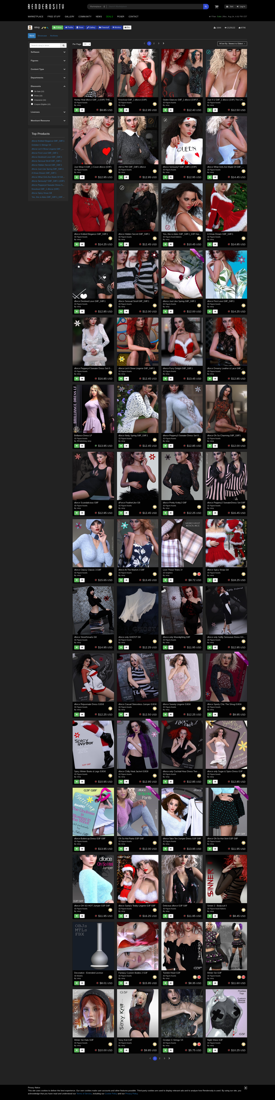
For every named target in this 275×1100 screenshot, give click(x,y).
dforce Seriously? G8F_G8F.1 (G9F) (48, 181)
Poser (120, 16)
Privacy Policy (131, 1093)
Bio (128, 27)
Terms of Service (84, 1093)
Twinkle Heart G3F (171, 973)
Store (80, 27)
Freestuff (105, 27)
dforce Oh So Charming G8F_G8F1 (224, 435)
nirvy (79, 105)
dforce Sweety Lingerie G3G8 (176, 704)
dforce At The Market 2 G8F (131, 570)
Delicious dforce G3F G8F (175, 905)
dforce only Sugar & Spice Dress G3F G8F (227, 771)
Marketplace (35, 16)
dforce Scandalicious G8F (86, 502)
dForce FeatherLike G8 (129, 502)
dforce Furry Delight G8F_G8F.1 (178, 368)
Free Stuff (54, 16)
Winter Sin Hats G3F (84, 1040)
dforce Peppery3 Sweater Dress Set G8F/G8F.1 (185, 435)
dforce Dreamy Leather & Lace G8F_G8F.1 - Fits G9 (231, 368)
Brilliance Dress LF (83, 435)
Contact (134, 16)
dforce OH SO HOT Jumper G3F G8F (92, 905)
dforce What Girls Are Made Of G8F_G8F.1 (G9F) (54, 177)
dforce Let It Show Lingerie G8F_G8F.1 (49, 149)
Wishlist (117, 27)
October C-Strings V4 (41, 145)
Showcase (42, 36)
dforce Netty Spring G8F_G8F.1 (133, 435)
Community (84, 16)
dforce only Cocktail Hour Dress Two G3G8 (183, 771)
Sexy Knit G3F (125, 1040)
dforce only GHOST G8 (129, 637)
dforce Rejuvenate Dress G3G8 (89, 704)
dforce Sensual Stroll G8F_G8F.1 (47, 161)
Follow (59, 27)
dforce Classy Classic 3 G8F (87, 570)
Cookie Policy (111, 1093)
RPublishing (82, 441)
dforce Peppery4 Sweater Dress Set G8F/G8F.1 (53, 185)
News (99, 16)
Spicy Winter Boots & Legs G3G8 (90, 771)
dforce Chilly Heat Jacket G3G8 (133, 771)
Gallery (69, 16)
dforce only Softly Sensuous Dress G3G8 (226, 637)
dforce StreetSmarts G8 (85, 637)
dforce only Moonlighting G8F (176, 637)
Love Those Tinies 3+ (173, 570)
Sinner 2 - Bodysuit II (217, 905)
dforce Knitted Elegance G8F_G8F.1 (48, 141)
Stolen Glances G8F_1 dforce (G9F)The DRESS (185, 100)
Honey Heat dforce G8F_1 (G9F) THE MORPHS (97, 100)
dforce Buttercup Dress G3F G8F (89, 838)
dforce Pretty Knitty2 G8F (175, 502)
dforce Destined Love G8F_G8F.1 (47, 157)
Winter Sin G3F (214, 973)
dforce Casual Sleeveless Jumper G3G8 (137, 704)
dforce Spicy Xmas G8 (42, 193)
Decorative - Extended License (88, 973)
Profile (70, 27)
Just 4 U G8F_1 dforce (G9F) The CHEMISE (228, 100)
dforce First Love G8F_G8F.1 (45, 153)
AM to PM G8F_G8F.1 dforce (132, 167)
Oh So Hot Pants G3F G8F (131, 838)
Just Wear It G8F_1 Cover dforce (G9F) (92, 167)
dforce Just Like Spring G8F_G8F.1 (48, 169)
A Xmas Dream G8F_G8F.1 (44, 173)
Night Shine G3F (215, 1040)
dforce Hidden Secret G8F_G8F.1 (47, 165)
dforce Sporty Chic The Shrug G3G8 (224, 704)
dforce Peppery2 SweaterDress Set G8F (226, 502)
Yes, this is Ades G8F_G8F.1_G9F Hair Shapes (53, 197)
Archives (54, 36)
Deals (109, 16)
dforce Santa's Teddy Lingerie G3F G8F (136, 905)
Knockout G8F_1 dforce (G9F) (45, 189)
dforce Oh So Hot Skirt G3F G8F (222, 838)
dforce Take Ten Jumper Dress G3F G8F (182, 838)
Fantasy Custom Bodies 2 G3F (133, 973)
